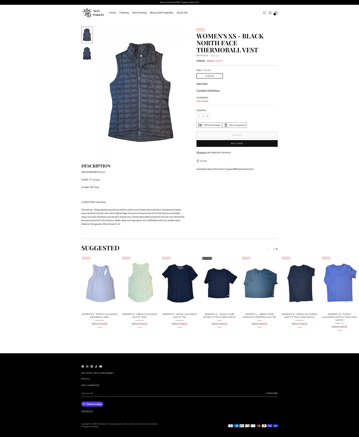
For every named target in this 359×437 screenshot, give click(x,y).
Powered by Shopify (89, 426)
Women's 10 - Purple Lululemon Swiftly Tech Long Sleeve (339, 317)
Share (203, 161)
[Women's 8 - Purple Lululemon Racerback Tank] (99, 283)
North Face (202, 55)
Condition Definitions (208, 90)
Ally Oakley (102, 424)
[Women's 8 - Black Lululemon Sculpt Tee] (179, 283)
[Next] (213, 2)
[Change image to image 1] (87, 34)
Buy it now (237, 143)
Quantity (201, 110)
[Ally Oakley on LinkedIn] (92, 367)
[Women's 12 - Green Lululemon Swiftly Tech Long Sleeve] (299, 283)
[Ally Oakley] (93, 13)
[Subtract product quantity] (199, 116)
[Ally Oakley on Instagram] (87, 367)
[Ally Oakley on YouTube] (101, 367)
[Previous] (146, 2)
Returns (85, 378)
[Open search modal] (264, 13)
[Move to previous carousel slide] (268, 249)
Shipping (201, 152)
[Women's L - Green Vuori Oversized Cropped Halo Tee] (259, 283)
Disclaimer (87, 411)
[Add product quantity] (207, 116)
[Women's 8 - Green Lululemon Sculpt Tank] (139, 283)
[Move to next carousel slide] (275, 249)
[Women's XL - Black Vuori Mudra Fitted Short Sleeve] (219, 283)
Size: (203, 70)
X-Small (209, 75)
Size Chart (202, 83)
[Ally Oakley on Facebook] (83, 367)
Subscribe (272, 393)
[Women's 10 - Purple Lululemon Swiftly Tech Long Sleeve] (339, 283)
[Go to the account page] (270, 13)
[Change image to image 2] (87, 53)
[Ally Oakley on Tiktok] (96, 367)
